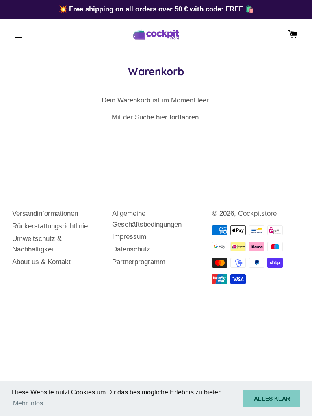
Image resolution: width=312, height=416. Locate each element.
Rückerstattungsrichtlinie (50, 226)
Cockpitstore (257, 213)
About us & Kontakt (41, 262)
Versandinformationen (45, 213)
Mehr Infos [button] (28, 403)
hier (161, 117)
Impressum (129, 236)
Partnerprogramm (138, 262)
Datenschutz (131, 249)
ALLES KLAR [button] (272, 398)
